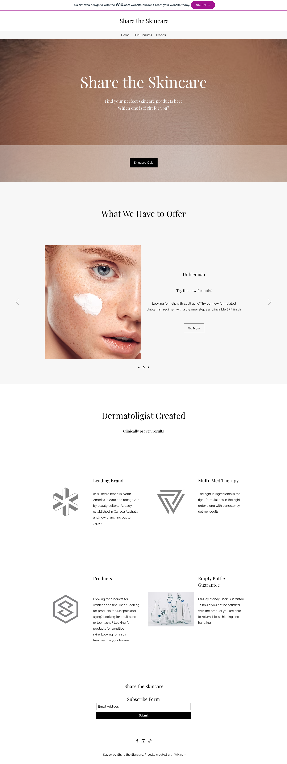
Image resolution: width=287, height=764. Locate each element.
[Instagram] (143, 741)
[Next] (269, 301)
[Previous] (17, 301)
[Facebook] (137, 741)
